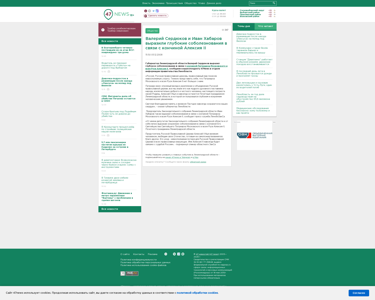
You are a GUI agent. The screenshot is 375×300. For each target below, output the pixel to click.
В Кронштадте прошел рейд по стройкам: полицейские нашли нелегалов (118, 131)
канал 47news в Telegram (177, 157)
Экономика (158, 3)
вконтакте (149, 11)
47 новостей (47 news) (207, 254)
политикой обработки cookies (197, 293)
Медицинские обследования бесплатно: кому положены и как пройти (253, 110)
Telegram (178, 254)
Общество (190, 3)
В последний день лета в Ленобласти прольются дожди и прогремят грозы (254, 73)
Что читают (265, 26)
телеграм (153, 11)
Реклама (152, 254)
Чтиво (201, 3)
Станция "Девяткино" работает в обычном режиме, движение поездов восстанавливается (254, 62)
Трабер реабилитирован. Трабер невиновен (121, 30)
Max (182, 254)
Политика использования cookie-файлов (143, 265)
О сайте (125, 254)
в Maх (195, 157)
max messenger (157, 11)
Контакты (138, 254)
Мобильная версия (145, 11)
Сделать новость (157, 16)
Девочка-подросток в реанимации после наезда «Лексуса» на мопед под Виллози (251, 37)
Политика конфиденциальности (138, 260)
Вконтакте (174, 254)
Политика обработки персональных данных (145, 262)
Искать (274, 3)
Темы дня (243, 26)
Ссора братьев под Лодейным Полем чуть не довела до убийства (119, 116)
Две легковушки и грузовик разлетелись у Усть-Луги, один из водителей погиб (254, 85)
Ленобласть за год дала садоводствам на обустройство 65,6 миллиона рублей (253, 97)
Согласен (359, 292)
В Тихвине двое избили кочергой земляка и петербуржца (115, 182)
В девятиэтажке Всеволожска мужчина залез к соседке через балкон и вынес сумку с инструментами (119, 165)
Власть (146, 3)
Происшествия (174, 3)
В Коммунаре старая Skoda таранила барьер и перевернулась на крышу (252, 50)
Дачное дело (214, 3)
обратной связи (198, 162)
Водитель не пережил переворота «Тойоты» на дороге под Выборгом (116, 67)
